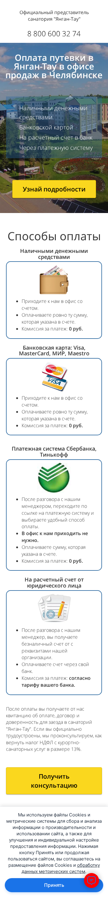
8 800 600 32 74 (54, 33)
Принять (54, 885)
